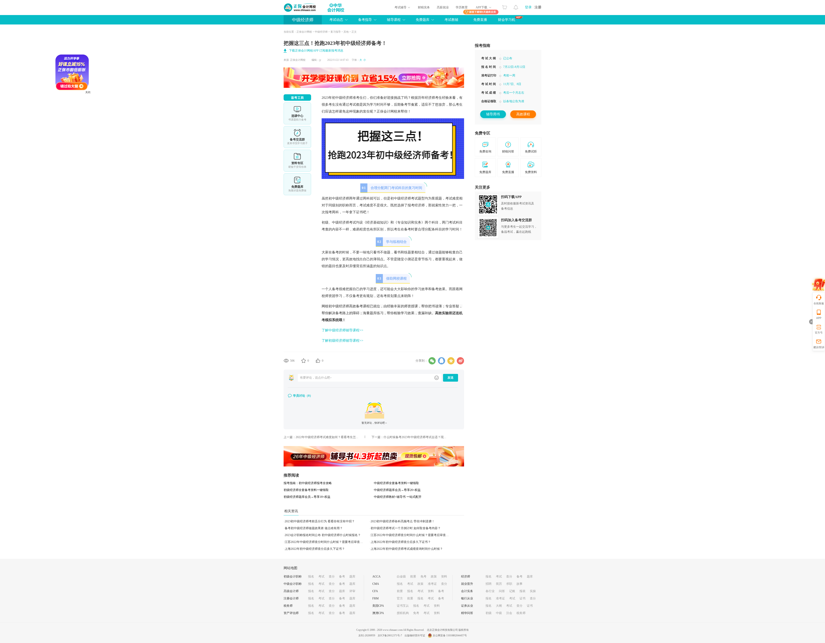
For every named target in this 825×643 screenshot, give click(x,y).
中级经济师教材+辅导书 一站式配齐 (398, 496)
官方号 (819, 332)
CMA (375, 583)
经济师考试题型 (413, 198)
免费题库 (297, 184)
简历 (499, 583)
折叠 (811, 321)
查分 (332, 576)
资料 (444, 576)
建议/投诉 (818, 347)
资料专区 (297, 160)
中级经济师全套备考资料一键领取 (396, 483)
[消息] (515, 6)
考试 (321, 576)
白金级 (401, 576)
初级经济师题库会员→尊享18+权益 (307, 496)
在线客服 (819, 303)
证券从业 (467, 605)
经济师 (465, 576)
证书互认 (403, 605)
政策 (434, 576)
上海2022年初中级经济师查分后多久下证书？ (401, 542)
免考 (423, 576)
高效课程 (523, 114)
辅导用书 (493, 114)
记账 (512, 591)
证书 (522, 598)
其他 (346, 31)
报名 (311, 576)
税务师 (288, 605)
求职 (509, 583)
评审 (352, 591)
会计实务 (467, 591)
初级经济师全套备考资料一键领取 (306, 490)
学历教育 (462, 7)
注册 (538, 7)
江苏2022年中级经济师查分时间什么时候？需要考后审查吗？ (411, 535)
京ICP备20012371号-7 (390, 635)
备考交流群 (297, 137)
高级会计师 (291, 591)
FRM (375, 598)
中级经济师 (302, 19)
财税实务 (424, 7)
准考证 (432, 583)
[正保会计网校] (300, 7)
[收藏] (303, 360)
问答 (502, 591)
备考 (342, 576)
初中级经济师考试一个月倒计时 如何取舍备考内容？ (406, 528)
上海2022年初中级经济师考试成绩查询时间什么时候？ (407, 548)
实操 (533, 591)
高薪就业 (443, 7)
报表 (522, 591)
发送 (451, 377)
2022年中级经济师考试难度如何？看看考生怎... (327, 437)
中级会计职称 (293, 583)
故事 (519, 583)
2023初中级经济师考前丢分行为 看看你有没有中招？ (320, 521)
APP (818, 318)
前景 (413, 576)
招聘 (489, 583)
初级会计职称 (293, 576)
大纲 (499, 605)
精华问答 (467, 613)
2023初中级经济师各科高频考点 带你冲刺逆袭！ (403, 521)
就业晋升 (467, 583)
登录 (528, 7)
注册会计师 (291, 598)
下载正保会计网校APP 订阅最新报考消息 (316, 50)
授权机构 (403, 613)
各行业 (490, 591)
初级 (489, 613)
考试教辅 (451, 19)
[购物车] (504, 6)
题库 (352, 576)
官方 (400, 598)
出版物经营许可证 (415, 635)
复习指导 (335, 31)
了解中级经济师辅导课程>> (342, 330)
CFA (375, 591)
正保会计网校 (304, 31)
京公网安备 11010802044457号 (450, 635)
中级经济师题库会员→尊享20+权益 (397, 490)
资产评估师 (291, 613)
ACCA (376, 576)
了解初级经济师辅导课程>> (342, 340)
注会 (509, 613)
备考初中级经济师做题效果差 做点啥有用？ (314, 528)
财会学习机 (506, 19)
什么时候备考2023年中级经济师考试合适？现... (414, 437)
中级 (499, 613)
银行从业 (467, 598)
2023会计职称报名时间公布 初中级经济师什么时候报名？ (323, 535)
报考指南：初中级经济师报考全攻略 (308, 483)
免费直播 (480, 19)
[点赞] (318, 360)
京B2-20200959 (366, 635)
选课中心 (297, 113)
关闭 (116, 120)
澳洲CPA (378, 613)
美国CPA (378, 605)
